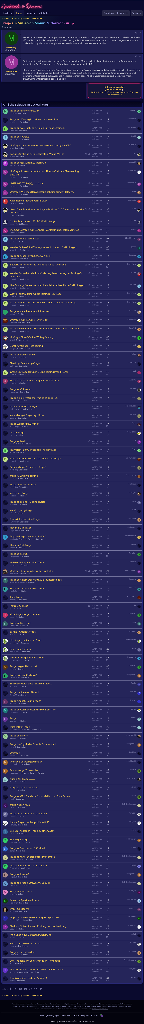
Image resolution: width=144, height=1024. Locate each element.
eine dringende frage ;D (23, 406)
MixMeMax (131, 319)
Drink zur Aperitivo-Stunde (25, 900)
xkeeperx (132, 579)
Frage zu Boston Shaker (23, 354)
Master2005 (15, 565)
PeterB (12, 165)
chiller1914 (14, 409)
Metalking (14, 426)
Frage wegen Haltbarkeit (24, 666)
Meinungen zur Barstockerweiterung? (31, 934)
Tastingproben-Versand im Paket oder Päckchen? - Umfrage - (44, 302)
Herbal (133, 769)
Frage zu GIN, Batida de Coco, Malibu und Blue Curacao (41, 796)
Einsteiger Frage (19, 839)
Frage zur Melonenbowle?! (25, 110)
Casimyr (13, 357)
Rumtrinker (14, 522)
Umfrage (15, 752)
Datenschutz (66, 1015)
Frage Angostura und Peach (25, 700)
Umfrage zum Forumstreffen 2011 (29, 319)
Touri (134, 345)
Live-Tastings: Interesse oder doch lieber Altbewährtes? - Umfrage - (47, 285)
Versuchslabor (21, 400)
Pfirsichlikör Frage (20, 726)
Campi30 (13, 695)
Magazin (30, 13)
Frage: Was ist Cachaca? (23, 675)
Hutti (12, 626)
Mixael (133, 272)
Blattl (12, 963)
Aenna (12, 548)
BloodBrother (130, 238)
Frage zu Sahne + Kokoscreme (27, 588)
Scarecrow (131, 657)
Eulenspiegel (15, 868)
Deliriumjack (15, 322)
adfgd (12, 937)
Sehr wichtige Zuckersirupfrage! (28, 467)
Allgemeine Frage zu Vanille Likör (28, 200)
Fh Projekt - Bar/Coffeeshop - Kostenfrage (33, 449)
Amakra (13, 383)
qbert (133, 830)
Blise (12, 452)
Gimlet (12, 232)
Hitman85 (14, 258)
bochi (12, 224)
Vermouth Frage (19, 493)
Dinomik (132, 145)
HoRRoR (13, 496)
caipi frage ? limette (21, 649)
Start (96, 1015)
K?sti (12, 513)
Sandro (13, 781)
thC (11, 833)
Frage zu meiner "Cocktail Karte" (28, 501)
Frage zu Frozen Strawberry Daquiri (30, 882)
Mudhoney (14, 122)
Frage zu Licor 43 (19, 874)
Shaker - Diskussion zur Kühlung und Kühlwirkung (38, 926)
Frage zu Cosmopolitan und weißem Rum (33, 709)
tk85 (134, 191)
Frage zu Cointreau (21, 389)
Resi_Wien (14, 903)
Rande (133, 683)
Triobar (13, 972)
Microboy (8, 27)
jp (10, 608)
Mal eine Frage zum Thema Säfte (28, 865)
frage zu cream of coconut (24, 787)
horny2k (132, 891)
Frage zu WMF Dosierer (23, 484)
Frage (13, 718)
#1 (140, 32)
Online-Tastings (22, 340)
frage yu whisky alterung (24, 475)
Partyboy (13, 348)
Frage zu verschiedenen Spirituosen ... (31, 311)
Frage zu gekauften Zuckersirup (28, 162)
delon (12, 400)
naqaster (132, 908)
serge (133, 709)
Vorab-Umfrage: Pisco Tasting (26, 345)
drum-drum (14, 250)
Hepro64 (13, 877)
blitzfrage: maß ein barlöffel (25, 640)
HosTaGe (13, 591)
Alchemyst (132, 492)
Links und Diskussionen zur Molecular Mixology (36, 969)
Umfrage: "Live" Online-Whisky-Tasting (31, 337)
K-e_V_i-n (13, 444)
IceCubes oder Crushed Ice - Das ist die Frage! (35, 458)
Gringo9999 (14, 556)
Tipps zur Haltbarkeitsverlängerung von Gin (34, 917)
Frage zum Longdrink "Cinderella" (29, 813)
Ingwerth (13, 314)
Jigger (133, 246)
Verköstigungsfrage (21, 510)
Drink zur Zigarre (19, 908)
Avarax (133, 414)
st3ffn (12, 634)
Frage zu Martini (19, 553)
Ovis (11, 435)
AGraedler (132, 943)
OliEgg (133, 336)
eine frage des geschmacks (25, 614)
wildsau (133, 865)
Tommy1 (13, 600)
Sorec (133, 397)
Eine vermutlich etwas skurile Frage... (31, 683)
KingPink (132, 310)
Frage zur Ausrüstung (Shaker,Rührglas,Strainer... (37, 127)
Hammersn (14, 392)
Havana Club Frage (21, 527)
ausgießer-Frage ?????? (22, 778)
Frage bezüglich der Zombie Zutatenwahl (33, 744)
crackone (132, 518)
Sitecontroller (15, 842)
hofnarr (13, 113)
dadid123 (132, 170)
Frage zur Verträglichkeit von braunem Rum (34, 119)
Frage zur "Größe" (20, 136)
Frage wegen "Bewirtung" (24, 423)
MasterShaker (130, 570)
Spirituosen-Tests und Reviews (31, 539)
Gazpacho (14, 478)
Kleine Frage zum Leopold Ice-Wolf (29, 822)
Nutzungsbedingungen (49, 1015)
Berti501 (132, 553)
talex (12, 148)
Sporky (12, 790)
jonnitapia (14, 539)
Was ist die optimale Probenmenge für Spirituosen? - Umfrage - (45, 328)
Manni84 (132, 162)
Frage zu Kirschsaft (20, 623)
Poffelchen (14, 955)
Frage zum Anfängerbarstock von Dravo (32, 856)
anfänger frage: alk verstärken (27, 657)
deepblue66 (131, 761)
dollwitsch (14, 366)
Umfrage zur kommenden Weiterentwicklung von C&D (40, 145)
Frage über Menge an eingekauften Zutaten (35, 380)
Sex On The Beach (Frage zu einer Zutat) (32, 830)
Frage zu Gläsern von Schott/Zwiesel (30, 255)
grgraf (12, 340)
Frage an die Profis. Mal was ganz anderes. (34, 397)
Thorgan (13, 686)
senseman (132, 119)
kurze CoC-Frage (19, 605)
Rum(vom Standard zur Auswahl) (28, 978)
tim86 (133, 136)
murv (12, 946)
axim (134, 501)
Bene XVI (132, 328)
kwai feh (132, 752)
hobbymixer (131, 674)
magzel (13, 729)
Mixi (11, 894)
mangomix (14, 177)
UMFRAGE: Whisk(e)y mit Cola (26, 183)
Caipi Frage (16, 597)
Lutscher (13, 418)
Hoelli (12, 799)
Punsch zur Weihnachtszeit (25, 943)
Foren (19, 13)
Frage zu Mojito (18, 441)
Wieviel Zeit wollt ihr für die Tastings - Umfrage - (36, 293)
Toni (134, 371)
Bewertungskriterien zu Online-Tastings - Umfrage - (38, 264)
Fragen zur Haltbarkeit (22, 952)
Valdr (134, 423)
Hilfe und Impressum (83, 1015)
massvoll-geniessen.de (100, 1009)
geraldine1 (14, 755)
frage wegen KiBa (20, 804)
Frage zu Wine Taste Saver (24, 238)
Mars (12, 669)
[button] (51, 13)
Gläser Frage (17, 432)
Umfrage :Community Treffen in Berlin (31, 571)
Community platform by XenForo (72, 1021)
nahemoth (14, 203)
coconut (13, 721)
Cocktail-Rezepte (22, 224)
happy (133, 795)
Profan (133, 354)
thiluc (12, 617)
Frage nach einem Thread (24, 692)
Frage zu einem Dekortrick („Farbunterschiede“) (36, 579)
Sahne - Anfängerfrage (23, 631)
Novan (133, 787)
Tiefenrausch (130, 406)
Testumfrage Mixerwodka (24, 770)
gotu (12, 241)
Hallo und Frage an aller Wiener (28, 562)
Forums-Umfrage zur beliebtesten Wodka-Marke (37, 154)
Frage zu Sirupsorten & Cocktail (27, 848)
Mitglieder (44, 13)
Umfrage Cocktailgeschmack (26, 761)
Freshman (132, 484)
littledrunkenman (129, 804)
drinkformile (15, 643)
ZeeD (133, 440)
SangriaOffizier (16, 920)
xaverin (13, 738)
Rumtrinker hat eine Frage (25, 519)
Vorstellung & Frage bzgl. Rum (27, 415)
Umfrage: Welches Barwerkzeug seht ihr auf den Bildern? (42, 191)
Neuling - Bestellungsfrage (25, 363)
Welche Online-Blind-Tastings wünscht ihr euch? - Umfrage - (43, 247)
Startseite (7, 13)
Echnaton (13, 504)
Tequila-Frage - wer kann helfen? (28, 536)
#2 (140, 56)
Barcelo (133, 388)
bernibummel (130, 536)
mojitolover (14, 530)
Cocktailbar (21, 113)
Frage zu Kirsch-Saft (21, 891)
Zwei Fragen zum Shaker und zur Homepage (35, 960)
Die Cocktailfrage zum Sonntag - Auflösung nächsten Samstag (44, 229)
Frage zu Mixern (19, 735)
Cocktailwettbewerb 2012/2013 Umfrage (32, 221)
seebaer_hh (131, 899)
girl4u (12, 816)
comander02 (15, 574)
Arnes (12, 981)
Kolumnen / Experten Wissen (28, 972)
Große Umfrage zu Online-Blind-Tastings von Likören (39, 371)
